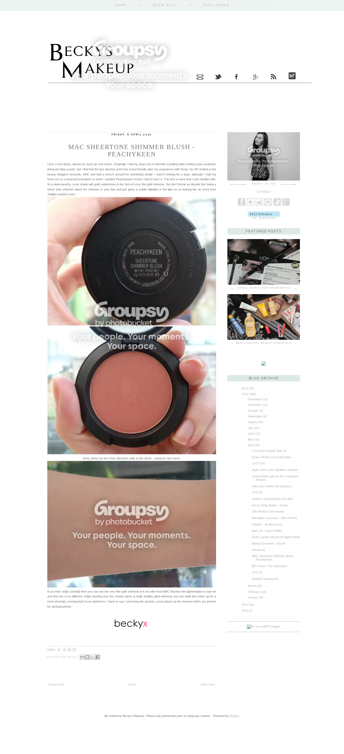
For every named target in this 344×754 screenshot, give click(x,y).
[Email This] (82, 657)
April (250, 445)
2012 (245, 394)
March (252, 585)
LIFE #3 (257, 492)
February (254, 591)
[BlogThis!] (87, 657)
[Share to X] (92, 657)
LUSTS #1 (258, 463)
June (251, 433)
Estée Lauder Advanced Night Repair (276, 537)
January (253, 597)
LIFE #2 (257, 572)
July (250, 428)
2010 (245, 610)
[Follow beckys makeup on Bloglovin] (264, 217)
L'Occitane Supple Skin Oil (269, 450)
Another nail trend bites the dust (272, 498)
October (253, 410)
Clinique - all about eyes (267, 524)
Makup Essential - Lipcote (268, 543)
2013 (245, 388)
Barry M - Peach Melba (267, 530)
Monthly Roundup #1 (265, 578)
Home (120, 5)
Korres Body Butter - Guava (270, 505)
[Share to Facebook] (97, 657)
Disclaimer (216, 5)
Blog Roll (165, 5)
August (252, 422)
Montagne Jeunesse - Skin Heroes (274, 517)
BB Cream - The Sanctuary (269, 566)
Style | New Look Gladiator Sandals (275, 469)
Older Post (208, 684)
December (254, 399)
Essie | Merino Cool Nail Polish (271, 457)
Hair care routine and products (272, 486)
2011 (245, 604)
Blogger (234, 715)
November (254, 404)
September (255, 416)
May (250, 439)
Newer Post (56, 684)
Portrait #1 (258, 549)
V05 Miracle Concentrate (268, 511)
